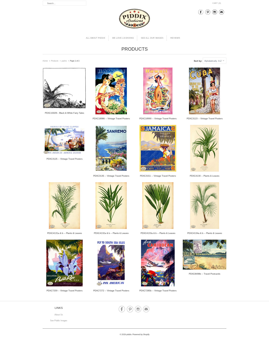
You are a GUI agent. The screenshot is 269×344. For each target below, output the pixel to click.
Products (134, 49)
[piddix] (134, 19)
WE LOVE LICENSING (123, 38)
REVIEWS (175, 38)
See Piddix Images (58, 320)
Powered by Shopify (140, 334)
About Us (58, 314)
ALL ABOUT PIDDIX (95, 38)
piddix (129, 334)
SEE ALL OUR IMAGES (152, 38)
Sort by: (198, 61)
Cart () (216, 3)
